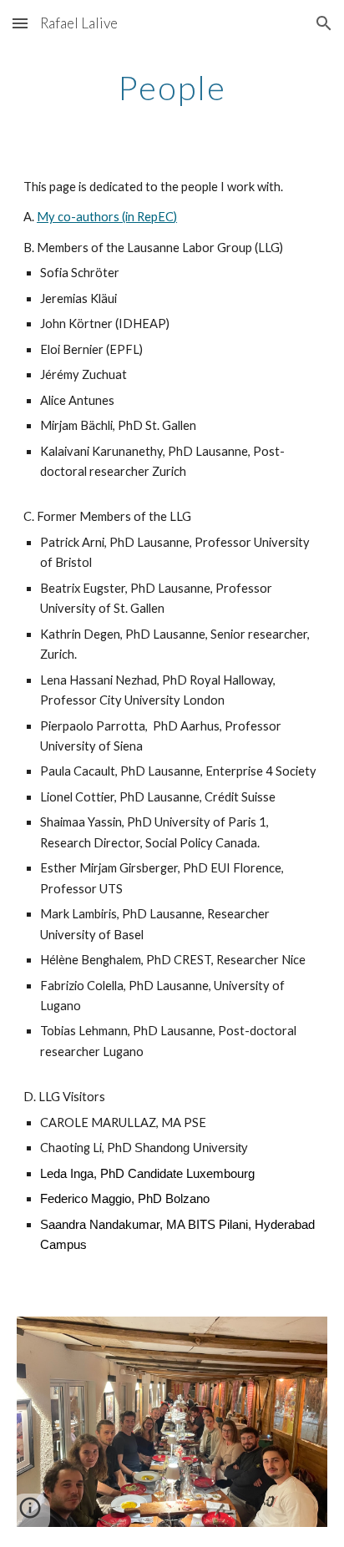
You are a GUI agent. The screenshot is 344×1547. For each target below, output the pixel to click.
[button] (20, 23)
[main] (172, 88)
